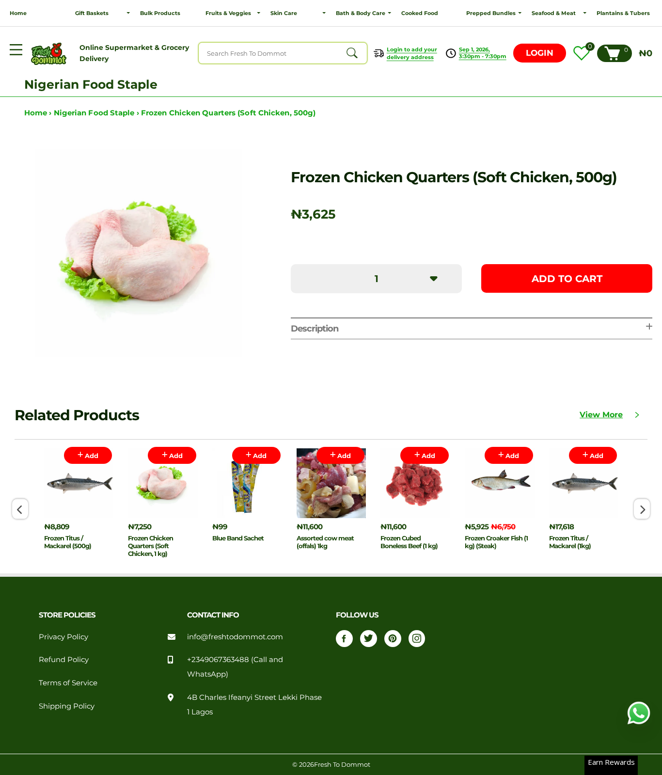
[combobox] (282, 53)
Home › (39, 113)
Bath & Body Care (360, 13)
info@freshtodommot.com (235, 637)
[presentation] (20, 509)
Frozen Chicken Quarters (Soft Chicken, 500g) (228, 113)
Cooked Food (419, 13)
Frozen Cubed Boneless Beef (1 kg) (409, 542)
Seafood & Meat (554, 13)
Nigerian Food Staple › (97, 113)
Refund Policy (64, 659)
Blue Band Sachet (238, 538)
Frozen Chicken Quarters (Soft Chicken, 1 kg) (150, 545)
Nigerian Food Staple (91, 84)
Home (18, 13)
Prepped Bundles (491, 13)
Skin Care (283, 13)
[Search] (352, 53)
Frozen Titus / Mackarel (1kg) (570, 542)
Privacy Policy (63, 637)
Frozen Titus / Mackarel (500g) (67, 542)
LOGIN (539, 53)
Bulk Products (160, 13)
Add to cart (567, 279)
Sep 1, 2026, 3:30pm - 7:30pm (482, 53)
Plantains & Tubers (623, 13)
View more (601, 414)
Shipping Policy (67, 706)
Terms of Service (68, 683)
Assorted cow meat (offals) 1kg (325, 542)
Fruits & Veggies (228, 13)
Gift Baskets (92, 13)
